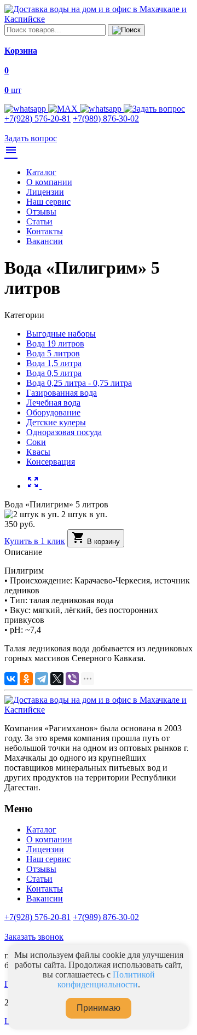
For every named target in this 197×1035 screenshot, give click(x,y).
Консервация (50, 461)
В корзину (96, 538)
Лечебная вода (53, 402)
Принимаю (98, 1008)
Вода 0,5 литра (54, 373)
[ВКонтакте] (11, 678)
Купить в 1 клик (34, 541)
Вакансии (44, 241)
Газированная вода (61, 392)
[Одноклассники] (26, 678)
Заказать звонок (33, 936)
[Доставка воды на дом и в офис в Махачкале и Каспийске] (98, 19)
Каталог (41, 172)
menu (11, 150)
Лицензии (45, 191)
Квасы (38, 451)
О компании (49, 182)
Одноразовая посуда (64, 432)
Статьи (39, 221)
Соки (36, 442)
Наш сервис (48, 201)
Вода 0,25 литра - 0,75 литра (79, 383)
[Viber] (72, 678)
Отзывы (41, 211)
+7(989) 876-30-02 (106, 118)
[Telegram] (41, 678)
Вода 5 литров (53, 353)
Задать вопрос (30, 138)
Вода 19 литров (55, 343)
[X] (56, 678)
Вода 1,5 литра (54, 363)
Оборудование (53, 412)
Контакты (44, 231)
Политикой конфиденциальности (106, 979)
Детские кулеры (56, 422)
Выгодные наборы (61, 333)
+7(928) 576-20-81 (37, 118)
